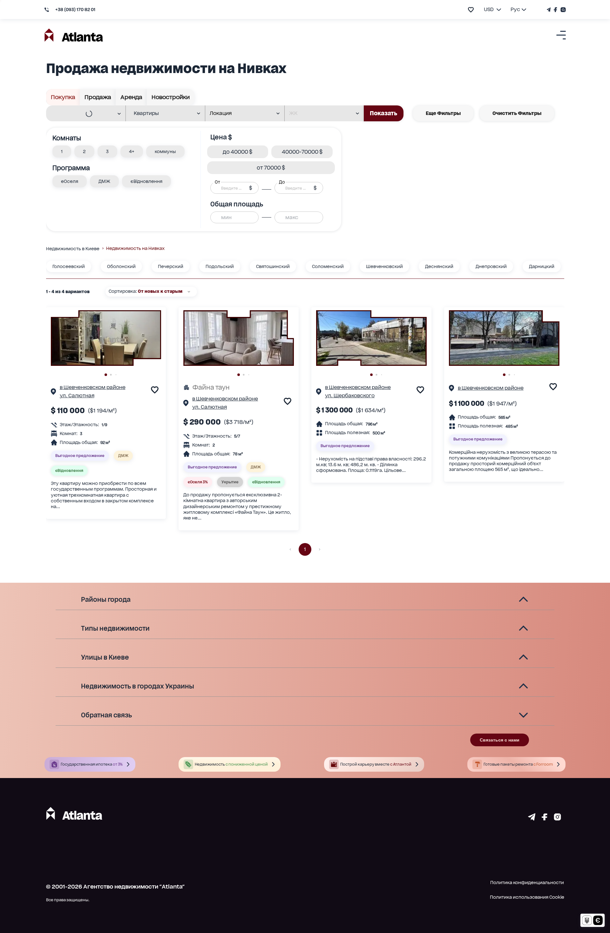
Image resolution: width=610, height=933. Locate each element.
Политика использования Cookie (527, 897)
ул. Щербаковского (350, 396)
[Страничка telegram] (531, 818)
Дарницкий (541, 266)
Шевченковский (384, 266)
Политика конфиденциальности (527, 882)
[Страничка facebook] (544, 818)
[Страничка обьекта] (53, 392)
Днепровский (491, 266)
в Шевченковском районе (92, 387)
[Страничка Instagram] (562, 9)
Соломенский (328, 266)
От (217, 182)
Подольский (220, 266)
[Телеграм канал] (549, 9)
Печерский (170, 266)
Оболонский (121, 266)
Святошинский (273, 266)
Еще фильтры (443, 113)
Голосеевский (68, 266)
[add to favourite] (471, 9)
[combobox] (82, 113)
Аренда (131, 97)
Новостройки (171, 97)
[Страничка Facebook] (555, 9)
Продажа (98, 97)
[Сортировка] (189, 292)
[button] (61, 151)
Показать (383, 113)
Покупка (63, 97)
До (282, 182)
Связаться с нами (499, 739)
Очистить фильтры (516, 113)
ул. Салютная (77, 396)
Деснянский (439, 266)
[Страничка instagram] (557, 818)
